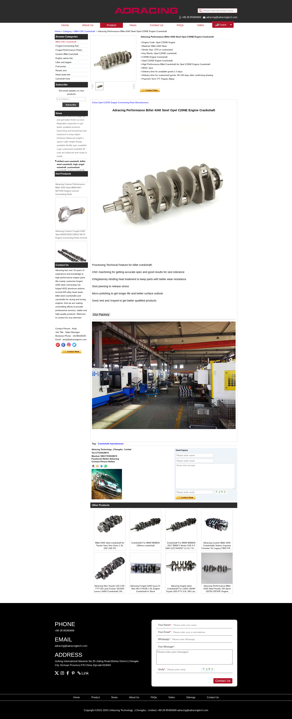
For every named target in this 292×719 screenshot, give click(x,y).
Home (65, 25)
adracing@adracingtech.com (221, 17)
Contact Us (156, 25)
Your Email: (164, 632)
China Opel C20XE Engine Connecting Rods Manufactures (120, 102)
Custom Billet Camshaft (67, 54)
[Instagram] (68, 344)
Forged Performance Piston (69, 50)
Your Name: (165, 625)
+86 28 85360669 (191, 17)
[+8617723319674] (105, 466)
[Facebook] (63, 344)
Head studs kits (63, 74)
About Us (87, 25)
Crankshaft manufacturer (111, 443)
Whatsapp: (164, 639)
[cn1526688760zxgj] (101, 466)
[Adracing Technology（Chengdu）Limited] (146, 11)
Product (111, 25)
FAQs (180, 25)
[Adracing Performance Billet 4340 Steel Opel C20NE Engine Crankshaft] (113, 58)
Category (67, 31)
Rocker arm (61, 70)
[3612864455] (93, 466)
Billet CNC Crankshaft (84, 31)
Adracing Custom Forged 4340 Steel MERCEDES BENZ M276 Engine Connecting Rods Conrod (71, 228)
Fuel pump (61, 66)
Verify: (162, 669)
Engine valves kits (64, 58)
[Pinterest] (57, 344)
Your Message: (166, 646)
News (133, 25)
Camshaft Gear (63, 78)
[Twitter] (74, 344)
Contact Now (71, 352)
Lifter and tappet (63, 62)
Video (200, 25)
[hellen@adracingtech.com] (97, 466)
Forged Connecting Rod (67, 46)
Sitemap (190, 697)
